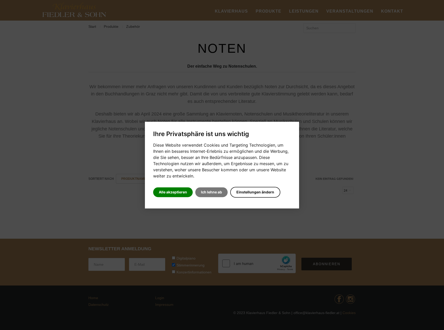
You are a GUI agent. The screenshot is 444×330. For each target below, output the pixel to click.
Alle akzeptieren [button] (173, 192)
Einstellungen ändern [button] (255, 192)
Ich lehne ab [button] (211, 192)
